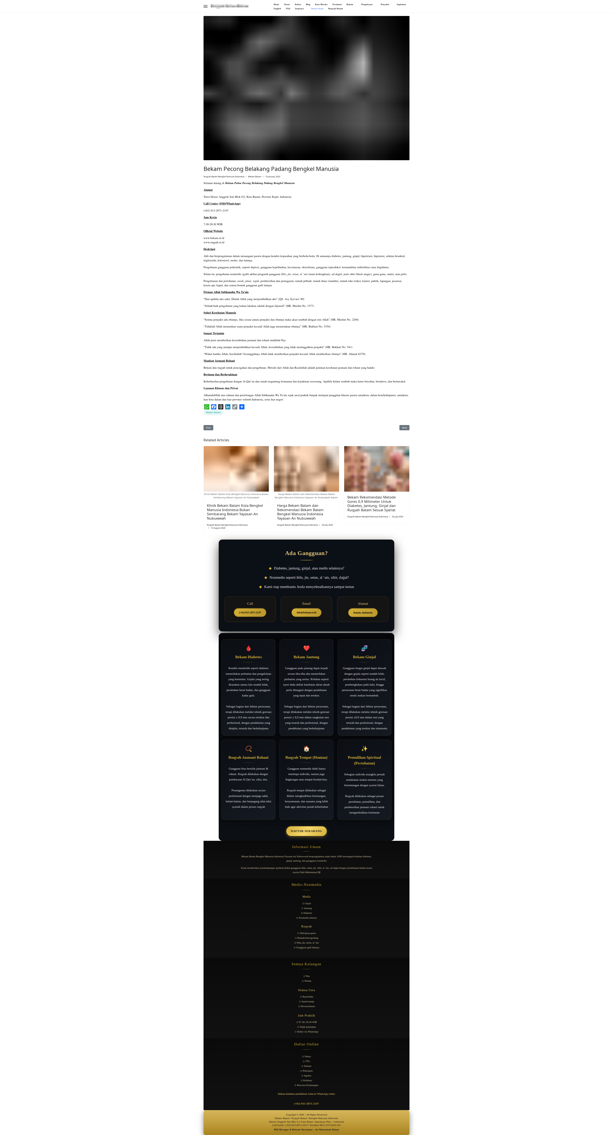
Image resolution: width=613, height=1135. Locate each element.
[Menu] (206, 6)
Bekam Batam (317, 9)
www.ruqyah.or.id (214, 242)
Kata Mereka (321, 4)
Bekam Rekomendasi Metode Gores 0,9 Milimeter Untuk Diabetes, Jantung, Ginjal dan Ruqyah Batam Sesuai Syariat (371, 503)
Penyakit (385, 4)
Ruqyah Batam (335, 9)
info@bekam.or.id (306, 612)
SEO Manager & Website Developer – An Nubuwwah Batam (306, 1129)
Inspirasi (299, 9)
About (287, 4)
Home (276, 4)
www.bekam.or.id (214, 238)
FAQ (288, 9)
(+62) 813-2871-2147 (250, 612)
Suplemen (401, 4)
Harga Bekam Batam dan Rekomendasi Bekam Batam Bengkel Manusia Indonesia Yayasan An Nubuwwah (300, 511)
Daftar (298, 4)
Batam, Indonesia (362, 612)
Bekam (350, 4)
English (277, 9)
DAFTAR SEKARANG (306, 831)
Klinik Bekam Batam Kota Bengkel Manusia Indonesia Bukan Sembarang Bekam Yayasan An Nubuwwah (235, 511)
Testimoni (337, 4)
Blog (308, 4)
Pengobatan (367, 4)
